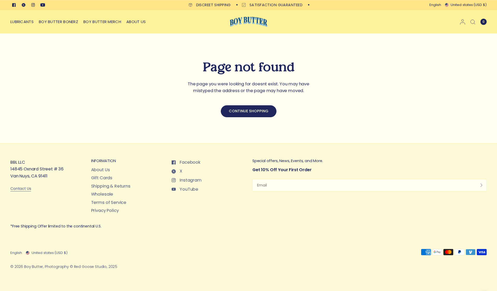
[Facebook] (14, 5)
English (435, 4)
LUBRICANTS (22, 21)
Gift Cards (101, 178)
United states (469, 4)
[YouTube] (43, 5)
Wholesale (102, 194)
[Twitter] (23, 5)
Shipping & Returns (110, 186)
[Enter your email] (481, 185)
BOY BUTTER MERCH (102, 21)
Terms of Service (108, 202)
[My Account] (462, 21)
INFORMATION (103, 161)
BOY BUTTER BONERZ (58, 21)
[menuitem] (23, 21)
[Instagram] (33, 5)
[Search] (473, 21)
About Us (100, 170)
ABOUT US (136, 21)
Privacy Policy (105, 210)
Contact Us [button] (20, 188)
